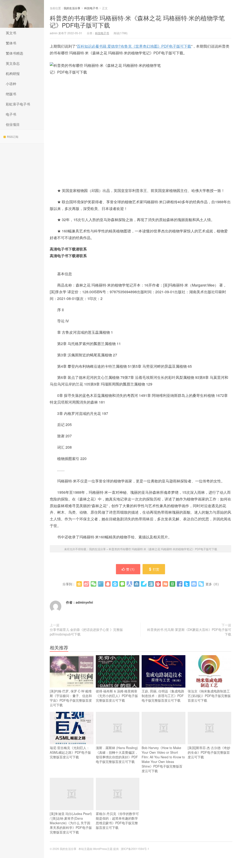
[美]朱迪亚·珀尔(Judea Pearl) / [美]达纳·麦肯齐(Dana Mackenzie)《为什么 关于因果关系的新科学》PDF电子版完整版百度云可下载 (71, 822)
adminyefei (84, 602)
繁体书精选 (14, 53)
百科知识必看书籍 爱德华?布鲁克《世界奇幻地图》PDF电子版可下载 (134, 46)
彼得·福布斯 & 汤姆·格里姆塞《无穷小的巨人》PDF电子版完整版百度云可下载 (117, 696)
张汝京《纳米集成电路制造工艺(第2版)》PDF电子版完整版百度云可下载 (209, 696)
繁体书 (11, 42)
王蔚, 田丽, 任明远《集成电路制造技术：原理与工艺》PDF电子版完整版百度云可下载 (163, 696)
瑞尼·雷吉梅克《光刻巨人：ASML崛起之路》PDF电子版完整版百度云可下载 (70, 752)
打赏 (156, 569)
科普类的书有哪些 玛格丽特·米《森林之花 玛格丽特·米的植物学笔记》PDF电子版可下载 (137, 21)
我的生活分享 (22, 14)
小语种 (11, 83)
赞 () (130, 569)
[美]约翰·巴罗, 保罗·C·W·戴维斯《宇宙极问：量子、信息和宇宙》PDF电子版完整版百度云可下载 (71, 698)
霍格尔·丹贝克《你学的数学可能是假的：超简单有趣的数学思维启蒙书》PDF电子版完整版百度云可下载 (117, 820)
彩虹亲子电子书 (18, 104)
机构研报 (13, 73)
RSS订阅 (12, 137)
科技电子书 (91, 8)
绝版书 (11, 93)
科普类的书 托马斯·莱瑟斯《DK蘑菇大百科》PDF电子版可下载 (189, 631)
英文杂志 (13, 63)
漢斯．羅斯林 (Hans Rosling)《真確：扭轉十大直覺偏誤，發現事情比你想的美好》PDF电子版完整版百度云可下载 (117, 754)
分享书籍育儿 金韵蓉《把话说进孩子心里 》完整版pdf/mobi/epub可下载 (86, 631)
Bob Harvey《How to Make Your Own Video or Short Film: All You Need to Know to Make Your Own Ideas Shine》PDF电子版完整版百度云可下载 (163, 759)
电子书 (11, 114)
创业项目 (13, 124)
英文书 (11, 32)
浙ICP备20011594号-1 (135, 849)
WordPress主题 (102, 849)
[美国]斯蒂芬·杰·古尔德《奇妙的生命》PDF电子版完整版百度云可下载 (209, 752)
